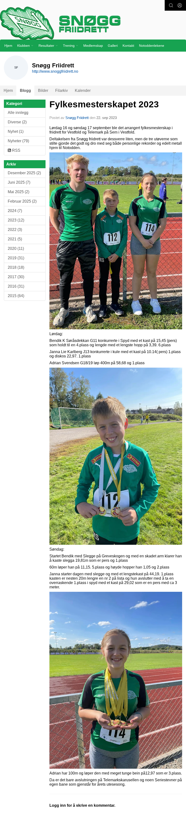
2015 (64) (16, 296)
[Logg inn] (179, 5)
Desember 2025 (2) (24, 173)
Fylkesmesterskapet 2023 (104, 104)
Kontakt (128, 45)
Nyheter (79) (18, 141)
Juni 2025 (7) (19, 182)
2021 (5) (15, 239)
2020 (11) (16, 248)
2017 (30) (16, 277)
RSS (15, 150)
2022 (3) (15, 230)
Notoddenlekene (151, 45)
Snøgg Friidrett (77, 118)
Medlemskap (93, 45)
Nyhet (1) (15, 131)
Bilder (43, 90)
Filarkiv (61, 90)
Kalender (83, 90)
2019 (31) (16, 258)
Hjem (8, 45)
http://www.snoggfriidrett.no (55, 71)
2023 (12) (16, 220)
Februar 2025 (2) (22, 201)
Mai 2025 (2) (18, 192)
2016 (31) (16, 286)
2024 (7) (15, 211)
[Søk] (171, 5)
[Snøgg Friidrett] (93, 23)
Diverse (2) (17, 122)
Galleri (113, 45)
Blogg (25, 90)
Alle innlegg (18, 113)
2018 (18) (16, 267)
